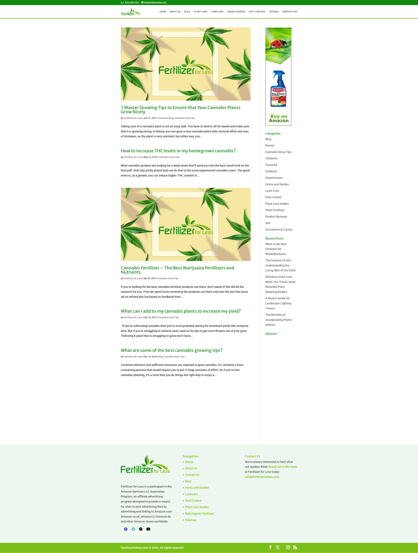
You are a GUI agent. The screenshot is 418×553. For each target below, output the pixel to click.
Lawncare (191, 494)
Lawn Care (217, 11)
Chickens (271, 158)
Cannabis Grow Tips (184, 118)
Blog (187, 11)
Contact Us (192, 474)
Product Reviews (276, 216)
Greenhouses (274, 177)
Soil (267, 223)
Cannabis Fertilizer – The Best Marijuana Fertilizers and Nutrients (177, 270)
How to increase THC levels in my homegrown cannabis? (178, 150)
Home (163, 11)
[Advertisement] (278, 386)
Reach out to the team (282, 466)
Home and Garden (277, 184)
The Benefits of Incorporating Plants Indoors (278, 319)
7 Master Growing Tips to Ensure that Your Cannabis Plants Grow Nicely (181, 109)
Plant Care (200, 11)
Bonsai (269, 145)
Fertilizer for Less (133, 118)
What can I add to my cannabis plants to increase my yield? (181, 311)
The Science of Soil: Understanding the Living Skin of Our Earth (280, 265)
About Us (175, 11)
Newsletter (289, 11)
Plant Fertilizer (275, 210)
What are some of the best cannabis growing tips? (172, 350)
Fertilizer (163, 118)
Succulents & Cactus (278, 229)
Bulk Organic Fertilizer (199, 513)
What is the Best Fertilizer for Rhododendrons (276, 249)
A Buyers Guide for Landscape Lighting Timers (278, 303)
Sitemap (274, 11)
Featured (271, 165)
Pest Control (257, 11)
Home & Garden (236, 11)
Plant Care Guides (277, 203)
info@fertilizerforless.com (262, 477)
